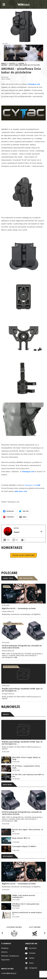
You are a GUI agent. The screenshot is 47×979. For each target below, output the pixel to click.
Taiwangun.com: (30, 485)
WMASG (3, 63)
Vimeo (31, 963)
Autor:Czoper (5, 79)
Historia (4, 952)
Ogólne (21, 63)
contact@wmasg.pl (8, 973)
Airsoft (12, 63)
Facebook (32, 948)
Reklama (5, 43)
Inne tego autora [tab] (26, 578)
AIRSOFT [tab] (6, 714)
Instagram (32, 968)
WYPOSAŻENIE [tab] (8, 856)
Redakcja (4, 948)
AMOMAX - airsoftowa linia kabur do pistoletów (20, 65)
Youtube (31, 953)
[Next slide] (45, 933)
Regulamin (5, 960)
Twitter (31, 958)
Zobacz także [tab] (8, 578)
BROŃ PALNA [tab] (7, 784)
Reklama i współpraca (10, 956)
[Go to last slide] (2, 933)
